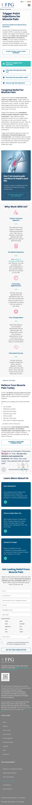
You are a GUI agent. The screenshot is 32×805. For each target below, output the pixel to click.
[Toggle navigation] (29, 5)
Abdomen (8, 626)
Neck (21, 621)
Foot (6, 632)
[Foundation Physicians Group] (7, 660)
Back (6, 624)
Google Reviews (23, 469)
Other (21, 632)
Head (6, 621)
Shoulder (22, 624)
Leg (6, 629)
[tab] (16, 64)
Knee (21, 629)
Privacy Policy (21, 797)
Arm (21, 626)
